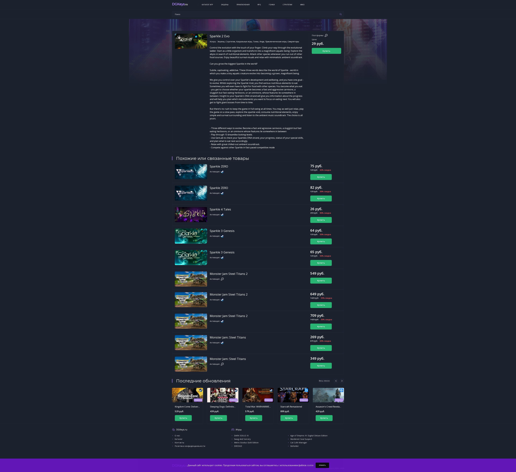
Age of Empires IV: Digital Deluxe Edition (308, 435)
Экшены (224, 4)
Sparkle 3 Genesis (222, 231)
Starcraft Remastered (291, 406)
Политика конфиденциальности (190, 446)
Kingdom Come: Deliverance (189, 406)
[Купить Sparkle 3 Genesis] (191, 236)
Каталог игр (207, 4)
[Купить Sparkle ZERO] (191, 171)
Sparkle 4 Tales (220, 209)
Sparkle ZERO (219, 166)
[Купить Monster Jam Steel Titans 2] (191, 279)
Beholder (294, 446)
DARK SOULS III (241, 435)
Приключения (243, 4)
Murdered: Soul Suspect (301, 439)
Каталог (179, 439)
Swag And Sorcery (242, 439)
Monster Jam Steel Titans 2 (229, 274)
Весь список (324, 381)
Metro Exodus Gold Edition (246, 442)
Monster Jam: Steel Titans (228, 337)
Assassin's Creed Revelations (330, 406)
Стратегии (287, 4)
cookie (310, 465)
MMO (302, 4)
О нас (177, 435)
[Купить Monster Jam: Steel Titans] (191, 342)
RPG (259, 4)
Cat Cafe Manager (298, 442)
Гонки (272, 4)
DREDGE (238, 446)
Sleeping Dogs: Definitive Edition (226, 406)
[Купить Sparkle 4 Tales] (191, 214)
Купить (326, 51)
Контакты (179, 442)
